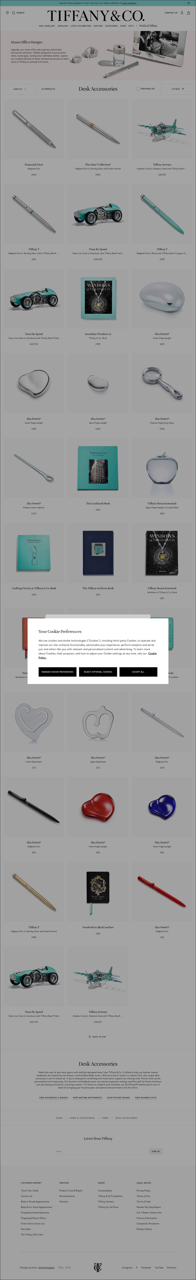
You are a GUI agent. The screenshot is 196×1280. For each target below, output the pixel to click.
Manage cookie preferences (58, 672)
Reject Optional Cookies (98, 672)
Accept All (138, 672)
